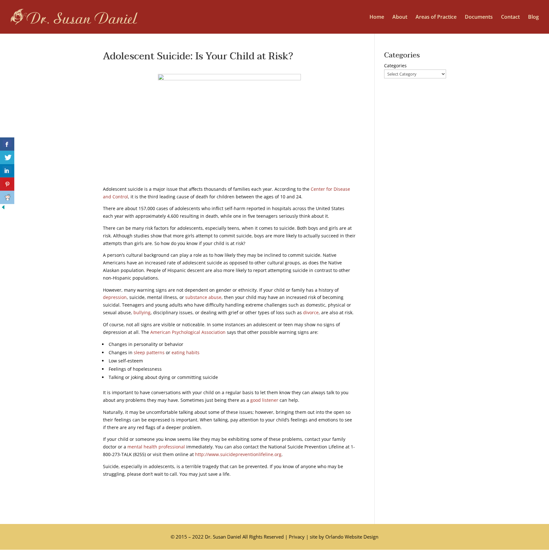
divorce (311, 312)
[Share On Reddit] (7, 197)
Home (376, 17)
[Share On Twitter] (7, 157)
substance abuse (203, 297)
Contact (510, 17)
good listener (264, 400)
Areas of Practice (436, 17)
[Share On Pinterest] (7, 184)
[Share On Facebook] (7, 144)
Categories (395, 66)
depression (115, 297)
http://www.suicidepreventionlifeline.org (238, 454)
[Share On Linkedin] (7, 170)
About (399, 17)
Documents (479, 17)
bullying (142, 312)
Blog (533, 17)
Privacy (297, 536)
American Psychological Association (188, 332)
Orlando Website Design (351, 536)
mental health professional (156, 447)
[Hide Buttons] (3, 209)
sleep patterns (149, 352)
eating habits (186, 352)
